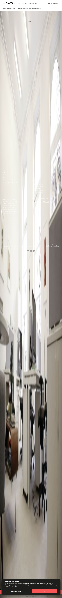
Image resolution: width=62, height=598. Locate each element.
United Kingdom (7, 8)
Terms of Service (13, 245)
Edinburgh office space (37, 184)
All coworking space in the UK (9, 223)
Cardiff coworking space (9, 221)
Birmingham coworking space (10, 211)
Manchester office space (38, 182)
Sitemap (5, 185)
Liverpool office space (37, 176)
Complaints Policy (7, 248)
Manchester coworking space (10, 201)
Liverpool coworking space (9, 215)
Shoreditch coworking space (9, 209)
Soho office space (36, 180)
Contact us (6, 174)
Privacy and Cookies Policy (26, 245)
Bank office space (36, 175)
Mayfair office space (37, 173)
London (14, 8)
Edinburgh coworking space (9, 203)
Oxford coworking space (8, 217)
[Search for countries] (20, 3)
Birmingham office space (38, 186)
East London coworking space (10, 219)
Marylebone (21, 8)
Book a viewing (31, 596)
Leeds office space (36, 188)
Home (4, 172)
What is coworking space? (10, 182)
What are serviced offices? (10, 180)
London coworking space (9, 199)
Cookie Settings (22, 246)
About (15, 248)
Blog (4, 177)
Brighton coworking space (9, 213)
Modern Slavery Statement (10, 246)
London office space (37, 171)
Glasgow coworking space (9, 205)
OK (44, 591)
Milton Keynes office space (38, 190)
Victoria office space (37, 178)
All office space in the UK (37, 192)
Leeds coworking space (8, 207)
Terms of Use (31, 246)
